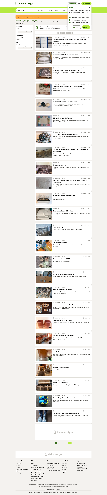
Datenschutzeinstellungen (37, 476)
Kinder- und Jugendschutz (37, 471)
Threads (64, 469)
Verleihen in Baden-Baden (46, 492)
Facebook (64, 463)
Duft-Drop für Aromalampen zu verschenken (67, 86)
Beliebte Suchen (81, 463)
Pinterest (64, 471)
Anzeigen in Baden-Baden (71, 492)
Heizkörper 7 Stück (59, 227)
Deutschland (19, 44)
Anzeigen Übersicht (82, 465)
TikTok (63, 473)
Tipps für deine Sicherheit (37, 465)
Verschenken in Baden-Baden (59, 492)
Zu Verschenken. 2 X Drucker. (63, 211)
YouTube (64, 465)
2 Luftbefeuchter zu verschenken (64, 196)
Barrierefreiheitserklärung (37, 473)
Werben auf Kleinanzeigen (53, 470)
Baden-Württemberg (21, 46)
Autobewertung (80, 470)
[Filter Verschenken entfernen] (31, 31)
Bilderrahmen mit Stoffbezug (62, 118)
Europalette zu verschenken (62, 289)
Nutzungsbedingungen (37, 478)
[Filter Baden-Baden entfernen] (31, 47)
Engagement (19, 471)
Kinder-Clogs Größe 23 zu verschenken (66, 398)
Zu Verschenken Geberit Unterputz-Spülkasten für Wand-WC (69, 40)
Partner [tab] (59, 489)
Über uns (18, 463)
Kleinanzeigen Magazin (22, 469)
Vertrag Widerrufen (36, 469)
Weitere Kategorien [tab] (51, 489)
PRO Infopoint (50, 465)
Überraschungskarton (60, 243)
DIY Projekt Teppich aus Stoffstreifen (65, 134)
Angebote (18, 37)
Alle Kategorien (19, 28)
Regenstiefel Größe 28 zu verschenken (66, 413)
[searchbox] (26, 10)
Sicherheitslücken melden (37, 467)
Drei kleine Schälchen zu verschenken (65, 102)
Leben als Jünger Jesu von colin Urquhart (67, 70)
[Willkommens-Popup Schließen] (89, 7)
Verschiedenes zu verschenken (63, 274)
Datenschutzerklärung (36, 475)
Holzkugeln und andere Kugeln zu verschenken (69, 305)
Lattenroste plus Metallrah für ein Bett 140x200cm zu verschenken (70, 150)
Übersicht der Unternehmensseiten (82, 467)
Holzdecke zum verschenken (62, 352)
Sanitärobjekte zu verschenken (63, 335)
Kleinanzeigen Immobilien (53, 463)
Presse (18, 467)
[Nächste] (70, 443)
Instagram (64, 467)
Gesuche (18, 39)
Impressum (34, 480)
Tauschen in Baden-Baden (34, 492)
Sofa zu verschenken (60, 165)
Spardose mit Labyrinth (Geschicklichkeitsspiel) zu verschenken (70, 181)
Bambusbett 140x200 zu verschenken (65, 55)
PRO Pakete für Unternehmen (50, 467)
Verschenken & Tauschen (22, 30)
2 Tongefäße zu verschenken (62, 320)
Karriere (18, 465)
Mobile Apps (19, 473)
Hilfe (32, 463)
